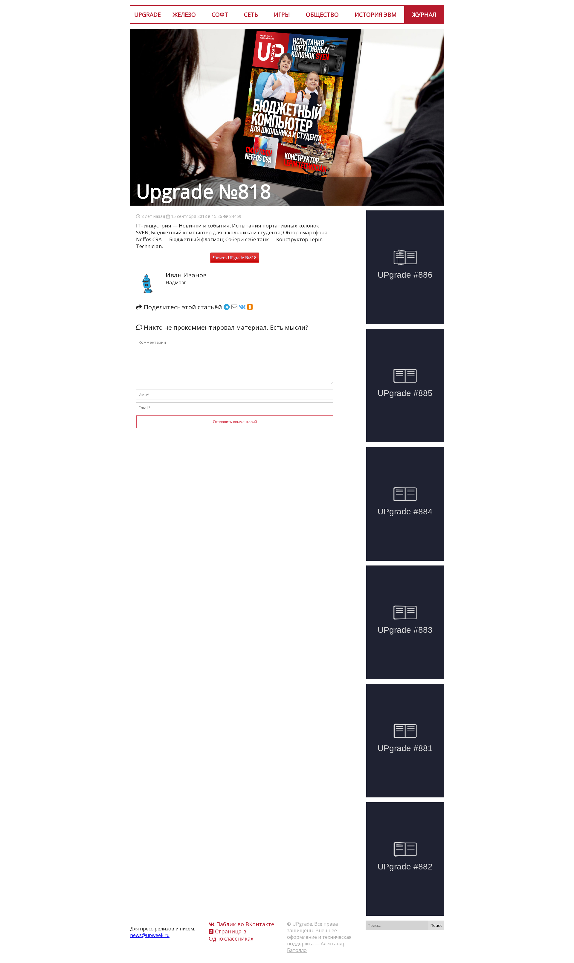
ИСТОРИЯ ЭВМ (375, 14)
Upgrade (147, 14)
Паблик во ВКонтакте (244, 924)
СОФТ (220, 14)
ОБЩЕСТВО (322, 14)
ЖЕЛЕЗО (184, 14)
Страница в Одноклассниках (231, 935)
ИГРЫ (282, 14)
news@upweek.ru (150, 935)
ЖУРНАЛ (424, 14)
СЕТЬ (251, 14)
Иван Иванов (186, 275)
